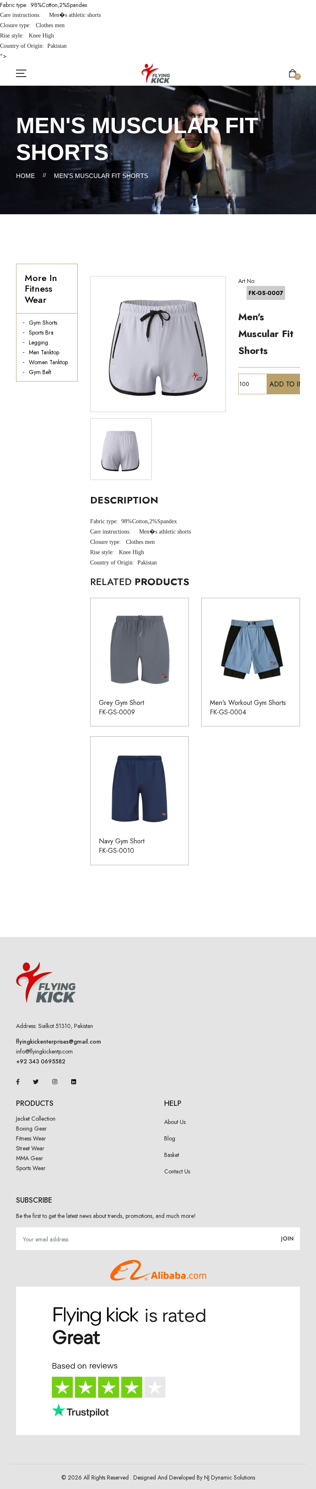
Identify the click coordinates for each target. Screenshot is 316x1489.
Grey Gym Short (121, 702)
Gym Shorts (43, 322)
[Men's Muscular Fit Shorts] (158, 344)
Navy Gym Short (121, 841)
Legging (38, 342)
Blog (169, 1138)
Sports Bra (41, 332)
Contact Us (177, 1171)
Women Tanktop (48, 362)
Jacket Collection (36, 1118)
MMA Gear (29, 1158)
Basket (171, 1155)
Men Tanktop (44, 352)
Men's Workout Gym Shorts (248, 702)
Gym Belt (40, 372)
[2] (121, 449)
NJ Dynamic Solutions (229, 1477)
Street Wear (30, 1148)
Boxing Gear (31, 1128)
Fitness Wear (31, 1138)
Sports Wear (31, 1168)
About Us (175, 1122)
